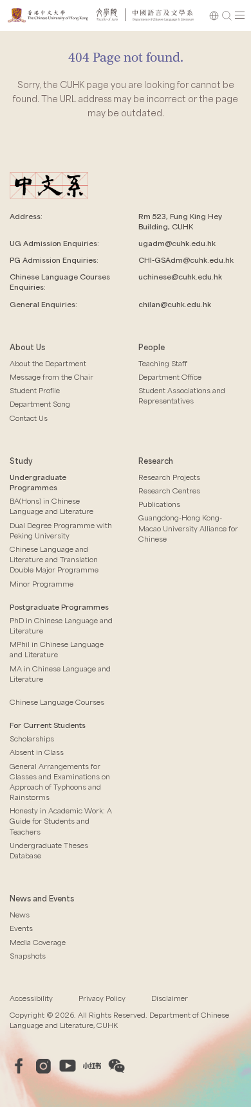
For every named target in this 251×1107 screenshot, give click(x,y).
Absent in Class (37, 752)
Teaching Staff (162, 363)
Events (21, 928)
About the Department (48, 363)
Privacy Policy (102, 998)
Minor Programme (41, 584)
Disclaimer (169, 998)
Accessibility (31, 998)
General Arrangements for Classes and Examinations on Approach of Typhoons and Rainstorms (60, 781)
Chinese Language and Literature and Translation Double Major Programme (54, 559)
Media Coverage (38, 942)
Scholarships (32, 738)
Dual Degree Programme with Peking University (61, 530)
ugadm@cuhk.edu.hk (177, 243)
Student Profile (35, 390)
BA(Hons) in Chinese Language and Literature (51, 506)
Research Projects (169, 477)
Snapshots (28, 956)
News (20, 914)
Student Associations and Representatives (181, 395)
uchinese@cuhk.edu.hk (180, 276)
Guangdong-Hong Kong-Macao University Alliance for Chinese (188, 528)
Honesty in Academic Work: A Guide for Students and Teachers (61, 821)
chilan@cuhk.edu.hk (174, 304)
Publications (159, 504)
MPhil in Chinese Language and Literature (57, 649)
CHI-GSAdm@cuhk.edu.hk (186, 260)
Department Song (40, 404)
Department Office (169, 377)
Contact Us (29, 418)
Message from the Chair (51, 377)
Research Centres (169, 490)
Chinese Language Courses (57, 702)
